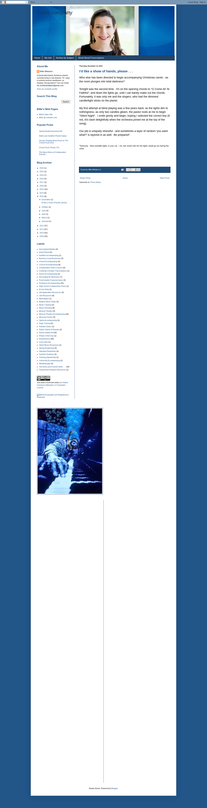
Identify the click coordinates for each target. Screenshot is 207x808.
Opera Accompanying (48, 320)
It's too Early (44, 289)
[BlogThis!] (130, 169)
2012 (42, 226)
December (46, 200)
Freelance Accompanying (49, 283)
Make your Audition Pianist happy (53, 136)
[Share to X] (133, 169)
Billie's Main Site (46, 114)
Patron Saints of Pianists (49, 330)
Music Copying (45, 305)
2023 (42, 168)
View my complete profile (47, 89)
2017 (42, 182)
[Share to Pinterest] (138, 169)
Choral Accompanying (48, 261)
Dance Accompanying (48, 274)
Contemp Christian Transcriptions (53, 271)
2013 (42, 196)
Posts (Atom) (95, 182)
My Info (48, 58)
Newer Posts (85, 178)
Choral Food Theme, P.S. (49, 148)
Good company (54, 12)
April (44, 214)
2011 (42, 229)
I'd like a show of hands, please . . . (106, 71)
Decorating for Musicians (49, 277)
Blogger (114, 788)
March (44, 218)
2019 (42, 179)
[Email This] (127, 169)
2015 (42, 189)
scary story (43, 342)
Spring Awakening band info (50, 131)
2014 (42, 193)
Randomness (44, 339)
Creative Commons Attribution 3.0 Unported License (52, 385)
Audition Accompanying (48, 255)
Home (37, 58)
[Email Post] (122, 169)
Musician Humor (46, 317)
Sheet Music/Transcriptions (91, 58)
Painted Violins (45, 327)
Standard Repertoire (47, 351)
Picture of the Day (46, 336)
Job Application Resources (50, 292)
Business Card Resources (50, 258)
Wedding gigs (44, 364)
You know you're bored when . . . (52, 367)
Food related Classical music (51, 280)
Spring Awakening (46, 348)
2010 (42, 233)
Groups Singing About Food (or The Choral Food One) (53, 142)
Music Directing (45, 308)
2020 (42, 175)
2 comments (113, 169)
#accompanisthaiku (47, 249)
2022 (42, 171)
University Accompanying (49, 360)
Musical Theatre (45, 311)
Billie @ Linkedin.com (48, 117)
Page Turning (44, 323)
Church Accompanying (48, 265)
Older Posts (164, 178)
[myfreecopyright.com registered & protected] (53, 397)
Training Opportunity (47, 357)
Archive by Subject (65, 58)
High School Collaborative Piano (52, 286)
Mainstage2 (44, 299)
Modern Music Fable (47, 302)
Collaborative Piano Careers (51, 268)
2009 (42, 236)
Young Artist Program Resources (52, 370)
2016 (42, 186)
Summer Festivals (46, 354)
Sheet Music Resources (49, 345)
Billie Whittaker (46, 71)
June (44, 211)
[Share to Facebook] (136, 169)
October (45, 207)
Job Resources (45, 296)
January (45, 221)
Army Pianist (44, 252)
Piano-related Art (46, 333)
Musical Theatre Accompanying (52, 314)
